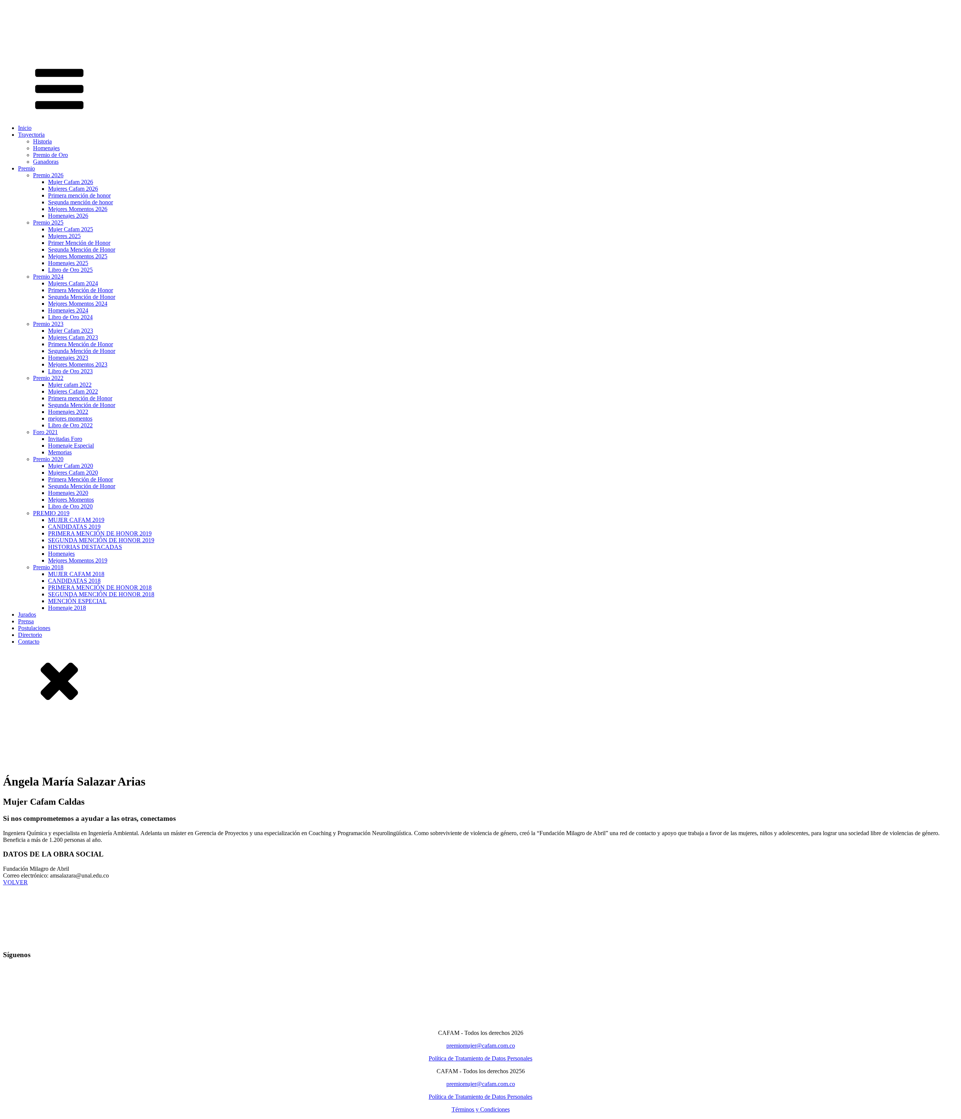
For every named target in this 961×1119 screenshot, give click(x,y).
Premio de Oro (50, 155)
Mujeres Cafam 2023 (73, 337)
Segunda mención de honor (80, 202)
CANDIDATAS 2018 (74, 581)
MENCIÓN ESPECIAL (77, 601)
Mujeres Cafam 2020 (73, 472)
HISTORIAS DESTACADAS (85, 547)
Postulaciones (34, 628)
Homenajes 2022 (68, 412)
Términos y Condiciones (481, 1109)
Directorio (30, 635)
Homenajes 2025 (68, 263)
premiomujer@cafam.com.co (480, 1045)
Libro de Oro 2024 (70, 317)
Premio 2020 (48, 459)
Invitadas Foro (65, 439)
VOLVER (15, 882)
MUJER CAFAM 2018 (76, 574)
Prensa (26, 621)
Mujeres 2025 (64, 236)
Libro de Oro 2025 (70, 270)
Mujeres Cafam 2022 (73, 391)
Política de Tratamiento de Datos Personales (480, 1058)
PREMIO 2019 (51, 513)
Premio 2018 (48, 567)
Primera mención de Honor (80, 398)
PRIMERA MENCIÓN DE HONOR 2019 (100, 533)
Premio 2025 (48, 222)
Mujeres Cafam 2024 (73, 283)
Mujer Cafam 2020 (70, 466)
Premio (26, 168)
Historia (42, 141)
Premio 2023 (48, 324)
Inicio (25, 128)
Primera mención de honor (79, 195)
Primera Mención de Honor (80, 290)
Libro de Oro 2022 (70, 425)
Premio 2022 (48, 378)
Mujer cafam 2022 (70, 385)
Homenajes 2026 (68, 216)
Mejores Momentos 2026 (77, 209)
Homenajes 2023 (68, 357)
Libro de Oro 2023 (70, 371)
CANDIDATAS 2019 (74, 526)
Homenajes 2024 (68, 310)
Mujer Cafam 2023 (70, 330)
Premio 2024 (48, 276)
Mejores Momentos (71, 499)
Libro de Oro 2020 (70, 506)
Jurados (27, 614)
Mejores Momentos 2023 (77, 364)
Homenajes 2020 (68, 493)
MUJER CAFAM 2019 (76, 520)
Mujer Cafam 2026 (70, 182)
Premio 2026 (48, 175)
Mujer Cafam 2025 (70, 229)
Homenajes (46, 148)
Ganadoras (46, 161)
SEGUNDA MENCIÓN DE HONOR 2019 (101, 540)
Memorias (60, 452)
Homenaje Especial (71, 445)
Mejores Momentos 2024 (77, 303)
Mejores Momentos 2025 (77, 256)
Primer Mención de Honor (79, 243)
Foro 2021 (45, 432)
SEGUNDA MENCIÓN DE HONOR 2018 (101, 594)
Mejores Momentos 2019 (77, 560)
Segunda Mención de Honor (81, 249)
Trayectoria (31, 134)
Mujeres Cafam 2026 (73, 188)
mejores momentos (70, 418)
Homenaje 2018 (67, 608)
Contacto (28, 641)
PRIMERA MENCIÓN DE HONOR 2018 (100, 587)
